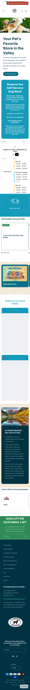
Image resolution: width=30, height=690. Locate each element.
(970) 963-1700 (8, 595)
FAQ (4, 572)
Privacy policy (22, 682)
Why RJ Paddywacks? (9, 564)
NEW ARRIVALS (9, 284)
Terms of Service (8, 549)
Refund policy (13, 682)
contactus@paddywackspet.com (14, 599)
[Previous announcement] (3, 2)
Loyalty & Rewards (8, 568)
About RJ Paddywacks (10, 561)
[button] (3, 11)
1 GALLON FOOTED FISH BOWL (13, 236)
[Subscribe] (25, 536)
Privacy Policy (7, 545)
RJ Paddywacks (14, 680)
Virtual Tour (6, 576)
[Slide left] (11, 214)
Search (5, 580)
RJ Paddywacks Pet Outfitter (14, 587)
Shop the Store (11, 74)
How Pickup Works (8, 557)
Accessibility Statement (10, 553)
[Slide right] (19, 214)
